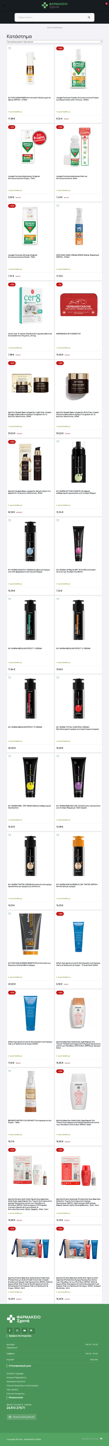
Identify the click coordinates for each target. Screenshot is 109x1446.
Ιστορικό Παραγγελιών (16, 1377)
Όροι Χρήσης (12, 1389)
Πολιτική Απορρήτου (16, 1393)
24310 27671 (16, 1407)
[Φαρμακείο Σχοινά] (54, 5)
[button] (9, 48)
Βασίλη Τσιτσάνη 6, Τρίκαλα (19, 1404)
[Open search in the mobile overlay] (54, 17)
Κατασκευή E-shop (90, 1438)
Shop (49, 27)
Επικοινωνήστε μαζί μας (23, 1417)
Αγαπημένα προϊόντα (16, 1381)
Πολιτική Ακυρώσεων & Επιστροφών (23, 1385)
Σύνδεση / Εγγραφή (15, 1373)
